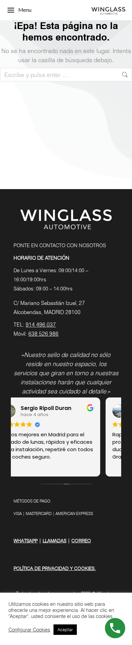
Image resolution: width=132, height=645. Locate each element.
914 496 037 (41, 324)
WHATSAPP (26, 540)
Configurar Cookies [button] (29, 630)
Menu (24, 10)
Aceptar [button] (65, 629)
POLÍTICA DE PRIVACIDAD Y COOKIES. (55, 568)
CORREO (81, 540)
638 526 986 (43, 334)
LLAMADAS (54, 540)
